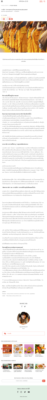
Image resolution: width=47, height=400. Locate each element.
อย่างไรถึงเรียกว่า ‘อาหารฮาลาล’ (7, 355)
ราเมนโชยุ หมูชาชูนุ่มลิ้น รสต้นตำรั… (18, 370)
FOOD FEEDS (13, 5)
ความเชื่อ (9, 333)
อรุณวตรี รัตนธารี (9, 11)
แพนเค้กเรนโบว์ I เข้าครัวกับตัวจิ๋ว (28, 370)
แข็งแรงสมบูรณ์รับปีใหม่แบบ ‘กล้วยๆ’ (29, 355)
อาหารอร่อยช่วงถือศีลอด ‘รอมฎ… (18, 355)
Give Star (9, 17)
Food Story (4, 5)
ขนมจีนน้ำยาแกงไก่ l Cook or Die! (39, 370)
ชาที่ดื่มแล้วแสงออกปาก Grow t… (7, 370)
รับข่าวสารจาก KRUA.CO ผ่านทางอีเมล (23, 378)
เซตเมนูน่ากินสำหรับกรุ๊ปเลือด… (39, 355)
